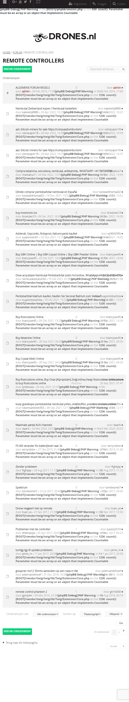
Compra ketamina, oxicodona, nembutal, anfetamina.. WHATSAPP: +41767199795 (64, 171)
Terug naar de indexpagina (21, 642)
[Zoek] (123, 69)
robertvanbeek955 (33, 408)
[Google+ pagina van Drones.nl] (14, 4)
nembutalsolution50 (34, 279)
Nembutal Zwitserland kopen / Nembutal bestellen (46, 108)
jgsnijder (27, 595)
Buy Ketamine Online (28, 338)
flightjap (26, 470)
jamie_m (27, 554)
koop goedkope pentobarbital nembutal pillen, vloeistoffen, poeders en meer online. (66, 404)
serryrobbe (28, 449)
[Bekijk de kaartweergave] (38, 4)
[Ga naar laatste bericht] (122, 88)
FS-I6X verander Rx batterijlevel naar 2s (39, 446)
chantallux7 (29, 175)
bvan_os (27, 512)
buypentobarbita (32, 300)
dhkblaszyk (28, 533)
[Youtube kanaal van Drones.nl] (20, 4)
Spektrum (21, 487)
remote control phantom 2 (31, 592)
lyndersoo (28, 387)
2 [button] (118, 632)
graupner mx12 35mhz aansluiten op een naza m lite (47, 571)
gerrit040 (115, 592)
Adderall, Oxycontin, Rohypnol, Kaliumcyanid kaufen (46, 233)
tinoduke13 (29, 216)
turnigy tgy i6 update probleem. (34, 550)
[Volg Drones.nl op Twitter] (25, 4)
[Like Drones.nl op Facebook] (30, 4)
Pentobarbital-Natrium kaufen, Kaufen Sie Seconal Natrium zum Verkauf (58, 296)
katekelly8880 (30, 112)
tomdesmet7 (29, 491)
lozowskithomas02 (33, 195)
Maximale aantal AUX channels (34, 425)
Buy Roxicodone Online (30, 317)
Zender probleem (26, 466)
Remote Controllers (33, 60)
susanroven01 (30, 237)
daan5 (25, 428)
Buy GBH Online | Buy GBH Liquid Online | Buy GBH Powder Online (56, 254)
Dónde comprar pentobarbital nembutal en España (46, 192)
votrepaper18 (30, 133)
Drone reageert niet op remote (34, 508)
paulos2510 (114, 529)
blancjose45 (29, 258)
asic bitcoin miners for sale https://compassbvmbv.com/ (49, 129)
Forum (17, 52)
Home (7, 52)
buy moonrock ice (26, 213)
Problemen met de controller (33, 529)
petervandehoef (31, 574)
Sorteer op (69, 614)
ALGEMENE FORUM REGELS (33, 87)
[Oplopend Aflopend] (115, 614)
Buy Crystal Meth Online (30, 359)
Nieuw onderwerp (17, 69)
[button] (123, 632)
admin (26, 91)
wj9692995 (114, 233)
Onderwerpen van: (18, 614)
